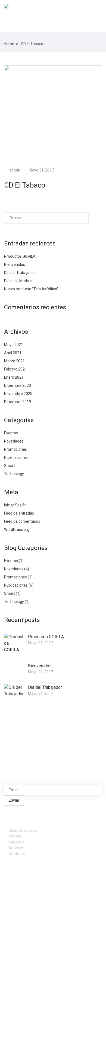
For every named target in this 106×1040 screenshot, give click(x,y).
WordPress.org (16, 529)
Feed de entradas (19, 513)
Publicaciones (16, 457)
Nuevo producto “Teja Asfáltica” (31, 289)
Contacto (16, 853)
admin (14, 170)
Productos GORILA (20, 256)
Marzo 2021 (14, 361)
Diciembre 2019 (17, 402)
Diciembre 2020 (17, 385)
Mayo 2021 (13, 344)
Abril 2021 (12, 353)
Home (9, 44)
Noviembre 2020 (18, 393)
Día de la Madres (18, 281)
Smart (9, 465)
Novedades (13, 441)
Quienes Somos (22, 830)
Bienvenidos (14, 264)
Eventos (11, 433)
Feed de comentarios (22, 521)
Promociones (15, 449)
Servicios (16, 842)
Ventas (14, 836)
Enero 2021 (14, 377)
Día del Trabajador (19, 272)
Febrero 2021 (15, 369)
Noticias (15, 847)
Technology (14, 474)
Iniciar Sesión (15, 505)
